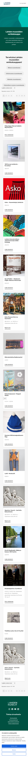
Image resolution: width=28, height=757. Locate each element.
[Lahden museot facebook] (12, 709)
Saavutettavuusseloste (13, 722)
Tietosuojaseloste (13, 720)
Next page (24, 96)
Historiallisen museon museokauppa (14, 85)
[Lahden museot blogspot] (18, 709)
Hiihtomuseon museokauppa (14, 73)
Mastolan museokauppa (14, 79)
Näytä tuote (7, 328)
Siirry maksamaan (9, 135)
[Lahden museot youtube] (15, 709)
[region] (14, 744)
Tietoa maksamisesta (13, 723)
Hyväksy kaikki (14, 746)
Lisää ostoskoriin (9, 173)
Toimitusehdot (13, 718)
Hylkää (14, 754)
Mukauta (14, 750)
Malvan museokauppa (14, 67)
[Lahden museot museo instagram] (9, 709)
